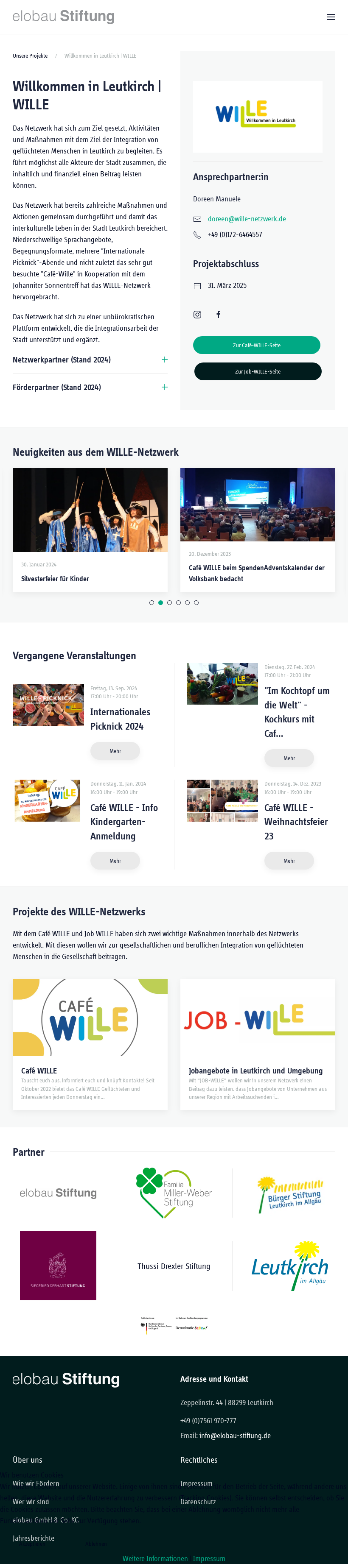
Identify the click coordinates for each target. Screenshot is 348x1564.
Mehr (115, 750)
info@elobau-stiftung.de (235, 1435)
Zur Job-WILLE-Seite (258, 371)
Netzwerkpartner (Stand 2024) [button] (62, 359)
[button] (331, 17)
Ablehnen (96, 1543)
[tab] (151, 602)
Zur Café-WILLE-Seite (257, 345)
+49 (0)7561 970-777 (208, 1420)
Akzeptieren (32, 1543)
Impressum (209, 1558)
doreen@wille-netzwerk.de (247, 218)
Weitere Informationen (155, 1558)
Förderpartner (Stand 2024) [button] (57, 387)
